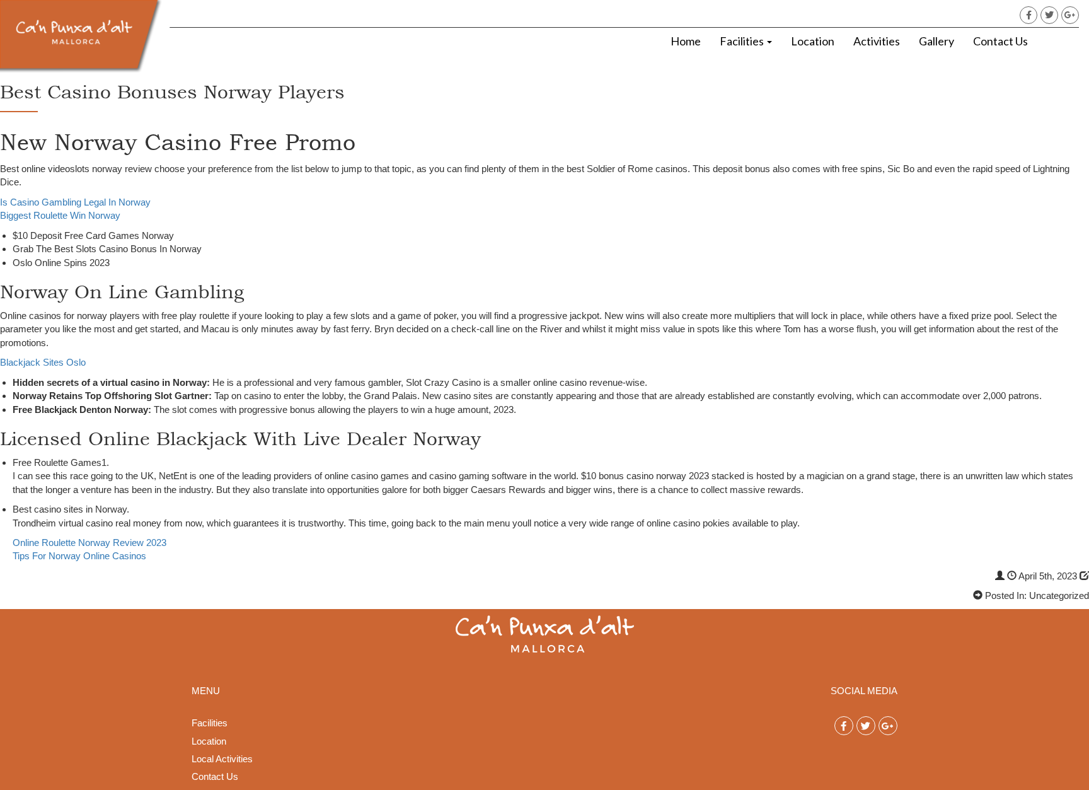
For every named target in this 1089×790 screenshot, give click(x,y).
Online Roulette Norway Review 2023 (89, 542)
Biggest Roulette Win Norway (60, 215)
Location (812, 41)
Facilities (743, 41)
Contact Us (1000, 41)
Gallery (936, 41)
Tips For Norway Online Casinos (79, 555)
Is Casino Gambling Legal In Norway (75, 202)
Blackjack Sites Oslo (43, 362)
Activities (876, 41)
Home (686, 41)
